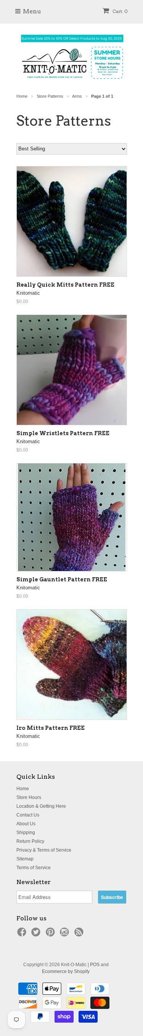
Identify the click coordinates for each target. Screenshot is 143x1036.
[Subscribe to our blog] (80, 934)
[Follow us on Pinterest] (51, 934)
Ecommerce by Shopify (66, 971)
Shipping (25, 832)
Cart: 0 (119, 11)
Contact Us (27, 815)
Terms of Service (33, 867)
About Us (25, 823)
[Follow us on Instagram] (65, 934)
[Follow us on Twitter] (37, 934)
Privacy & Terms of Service (43, 850)
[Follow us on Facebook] (23, 934)
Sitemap (25, 859)
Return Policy (30, 841)
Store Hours (28, 797)
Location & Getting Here (41, 806)
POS (95, 964)
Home (22, 788)
